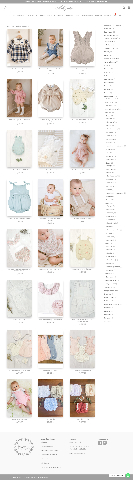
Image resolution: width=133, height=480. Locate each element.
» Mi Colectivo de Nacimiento (51, 467)
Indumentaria (45, 16)
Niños (108, 273)
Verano (108, 287)
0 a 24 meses (110, 99)
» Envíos (44, 442)
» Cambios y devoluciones (49, 450)
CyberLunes (108, 79)
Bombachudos (112, 129)
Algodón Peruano (112, 109)
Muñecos (109, 45)
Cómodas (107, 69)
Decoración (31, 16)
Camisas (110, 132)
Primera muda (111, 280)
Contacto (107, 16)
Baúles (106, 52)
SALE (106, 321)
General (107, 93)
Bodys (109, 125)
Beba (108, 116)
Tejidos (109, 156)
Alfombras (107, 29)
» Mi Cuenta (45, 463)
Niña (107, 203)
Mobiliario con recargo (111, 304)
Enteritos (110, 139)
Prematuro (110, 277)
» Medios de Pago (47, 446)
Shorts (109, 233)
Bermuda (110, 249)
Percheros (107, 308)
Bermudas (110, 169)
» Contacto (45, 459)
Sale (77, 16)
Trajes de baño (111, 284)
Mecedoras (107, 294)
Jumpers (110, 149)
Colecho (107, 65)
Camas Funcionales (110, 59)
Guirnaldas (109, 41)
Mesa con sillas (109, 297)
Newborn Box (110, 48)
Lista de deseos (87, 16)
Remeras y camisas (113, 230)
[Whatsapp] (128, 475)
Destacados (108, 82)
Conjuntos (110, 136)
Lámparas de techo (110, 291)
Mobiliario (58, 16)
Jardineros (110, 216)
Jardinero (110, 256)
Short (109, 153)
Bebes (108, 200)
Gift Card (98, 16)
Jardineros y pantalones (115, 146)
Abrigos (109, 118)
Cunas (106, 76)
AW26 (108, 112)
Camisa (109, 253)
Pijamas (107, 311)
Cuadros (107, 72)
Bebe (108, 163)
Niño (107, 243)
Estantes (107, 89)
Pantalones (111, 223)
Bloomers (110, 209)
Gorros (109, 142)
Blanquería (107, 55)
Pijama (109, 226)
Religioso (69, 16)
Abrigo (109, 206)
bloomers (110, 122)
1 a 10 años (109, 102)
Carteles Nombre (110, 62)
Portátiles (107, 314)
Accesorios (109, 106)
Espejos (106, 86)
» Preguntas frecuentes (49, 455)
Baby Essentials (18, 16)
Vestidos (110, 160)
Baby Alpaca (108, 32)
